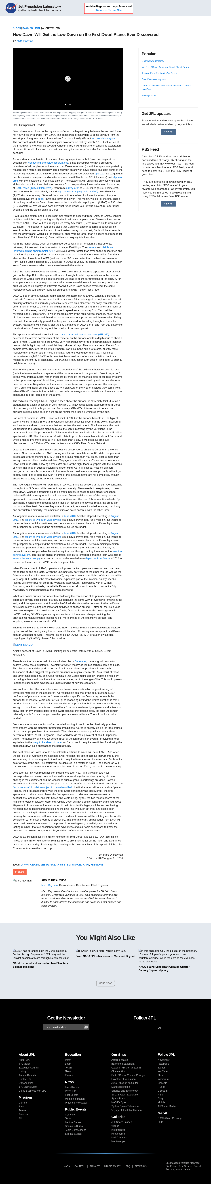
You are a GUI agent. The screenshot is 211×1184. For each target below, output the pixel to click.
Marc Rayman (25, 40)
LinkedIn (162, 1083)
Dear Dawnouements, (153, 61)
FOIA (160, 1122)
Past (21, 1106)
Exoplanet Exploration (123, 1079)
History (22, 1071)
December (80, 661)
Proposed (24, 1114)
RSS (160, 1094)
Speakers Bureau (74, 1126)
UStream (162, 1090)
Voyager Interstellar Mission (126, 1110)
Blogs (17, 28)
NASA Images (119, 1137)
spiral (41, 198)
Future (22, 1110)
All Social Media (167, 1106)
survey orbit (72, 188)
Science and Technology (124, 1090)
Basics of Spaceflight (122, 1063)
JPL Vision (24, 1063)
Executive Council (29, 1067)
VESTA (44, 864)
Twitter (161, 1067)
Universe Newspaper (76, 1102)
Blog (160, 1098)
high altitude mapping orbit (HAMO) (77, 191)
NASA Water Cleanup (169, 1118)
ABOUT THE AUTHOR (53, 880)
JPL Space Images (121, 1122)
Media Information (75, 1098)
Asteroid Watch (119, 1060)
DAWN (25, 864)
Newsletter (163, 1060)
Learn (68, 1063)
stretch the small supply (26, 558)
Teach (68, 1067)
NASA (12, 8)
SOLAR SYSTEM (60, 864)
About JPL (24, 1060)
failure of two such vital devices (43, 519)
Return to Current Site (109, 10)
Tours (68, 1118)
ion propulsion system (104, 138)
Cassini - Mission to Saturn (126, 1067)
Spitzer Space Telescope (125, 1106)
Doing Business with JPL (32, 1090)
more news (105, 983)
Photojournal (118, 1133)
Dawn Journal (31, 28)
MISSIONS (97, 864)
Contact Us (25, 1079)
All (20, 1118)
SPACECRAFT (80, 864)
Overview (70, 1114)
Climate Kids (118, 1071)
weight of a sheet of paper (47, 742)
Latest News (72, 1087)
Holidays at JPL (150, 95)
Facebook (163, 1063)
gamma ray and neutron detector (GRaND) (84, 334)
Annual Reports (27, 1075)
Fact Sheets (71, 1095)
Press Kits (70, 1091)
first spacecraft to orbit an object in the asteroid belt (42, 787)
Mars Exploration (120, 1087)
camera (91, 247)
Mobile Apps (118, 1141)
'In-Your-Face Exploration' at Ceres (159, 73)
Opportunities (26, 1083)
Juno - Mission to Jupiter (124, 1083)
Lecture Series (73, 1122)
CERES (34, 864)
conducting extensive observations (48, 162)
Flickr (161, 1075)
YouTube (163, 1071)
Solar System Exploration (125, 1094)
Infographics (118, 1129)
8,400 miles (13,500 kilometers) (34, 188)
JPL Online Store (28, 1087)
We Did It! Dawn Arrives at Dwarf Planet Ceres (165, 67)
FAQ (128, 1166)
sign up (168, 131)
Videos (115, 1126)
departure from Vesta (97, 558)
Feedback (141, 1166)
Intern (68, 1060)
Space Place (118, 1098)
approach (100, 173)
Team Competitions (75, 1130)
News (68, 1071)
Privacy (95, 1166)
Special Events (73, 1134)
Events (69, 1075)
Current (23, 1102)
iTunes (161, 1087)
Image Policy (112, 1166)
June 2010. (70, 516)
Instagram (163, 1079)
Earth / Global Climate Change (128, 1075)
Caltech (79, 1166)
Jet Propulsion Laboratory (40, 8)
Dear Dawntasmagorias (154, 79)
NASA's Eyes (118, 1102)
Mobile (161, 1102)
